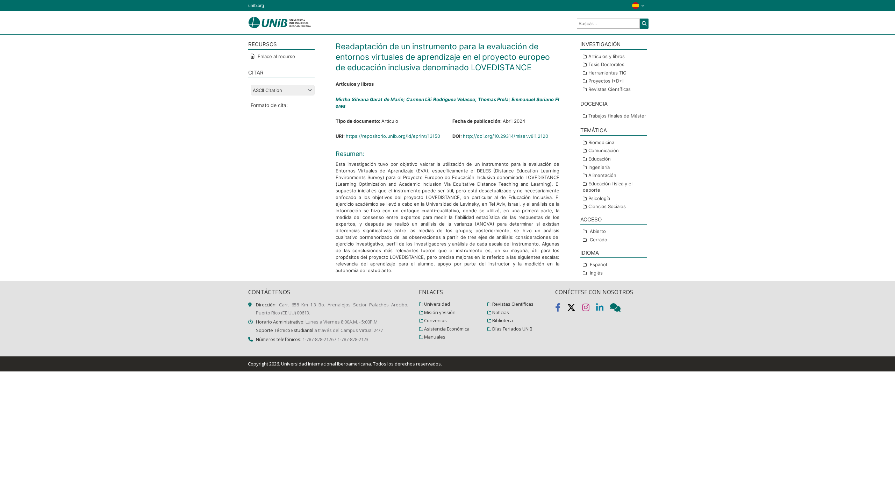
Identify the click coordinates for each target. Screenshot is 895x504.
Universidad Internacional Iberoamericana (326, 364)
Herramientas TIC (607, 73)
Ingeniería (599, 167)
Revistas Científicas (609, 89)
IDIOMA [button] (589, 252)
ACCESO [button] (591, 219)
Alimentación (602, 175)
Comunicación (603, 150)
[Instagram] (589, 309)
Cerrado (598, 239)
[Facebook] (561, 309)
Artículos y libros (606, 56)
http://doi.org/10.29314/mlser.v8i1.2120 (505, 136)
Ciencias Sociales (607, 206)
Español (598, 264)
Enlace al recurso (275, 56)
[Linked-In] (603, 309)
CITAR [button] (256, 72)
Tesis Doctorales (606, 64)
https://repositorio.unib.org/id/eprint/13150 (393, 136)
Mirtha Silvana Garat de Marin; (371, 99)
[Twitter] (574, 309)
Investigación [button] (600, 44)
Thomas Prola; (494, 99)
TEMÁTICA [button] (593, 130)
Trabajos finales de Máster (617, 116)
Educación (599, 159)
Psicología (599, 198)
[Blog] (618, 309)
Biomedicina (601, 142)
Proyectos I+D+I (605, 81)
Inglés (596, 273)
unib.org (256, 5)
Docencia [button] (594, 103)
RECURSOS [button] (262, 44)
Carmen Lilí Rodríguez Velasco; (442, 99)
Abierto (598, 231)
